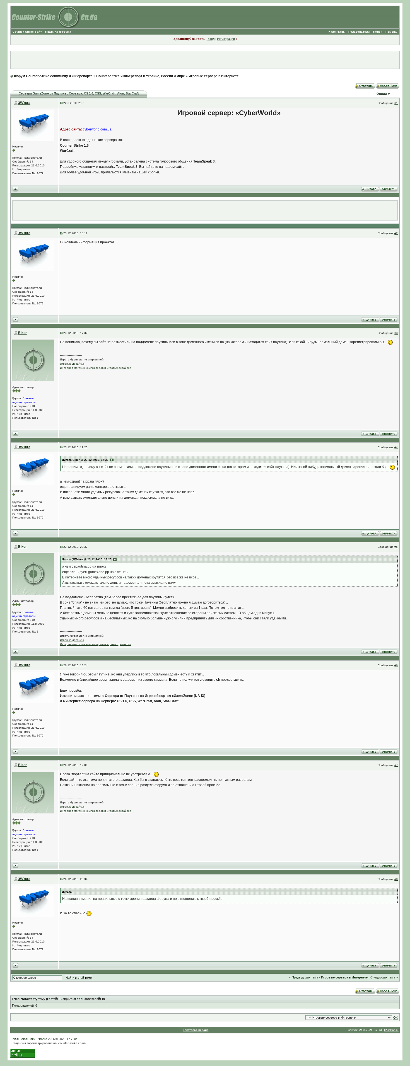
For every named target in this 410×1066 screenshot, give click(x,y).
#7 (396, 765)
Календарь (337, 31)
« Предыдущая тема (303, 977)
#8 (396, 879)
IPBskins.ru (391, 1029)
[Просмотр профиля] (33, 124)
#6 (396, 665)
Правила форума (58, 31)
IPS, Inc (72, 1039)
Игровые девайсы (72, 363)
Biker (22, 333)
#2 (396, 233)
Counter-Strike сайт (27, 31)
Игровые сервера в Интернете (214, 76)
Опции (382, 93)
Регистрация (226, 38)
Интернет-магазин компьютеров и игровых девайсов (95, 367)
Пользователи (359, 31)
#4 (396, 447)
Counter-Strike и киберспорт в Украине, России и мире (140, 76)
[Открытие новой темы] (388, 85)
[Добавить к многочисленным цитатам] (370, 189)
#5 (396, 546)
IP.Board (41, 1039)
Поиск (377, 31)
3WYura (24, 103)
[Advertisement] (205, 60)
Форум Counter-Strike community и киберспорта (53, 76)
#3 (396, 333)
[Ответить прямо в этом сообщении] (388, 189)
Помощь (391, 31)
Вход (211, 38)
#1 (396, 103)
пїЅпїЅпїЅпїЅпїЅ (24, 1039)
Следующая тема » (384, 977)
